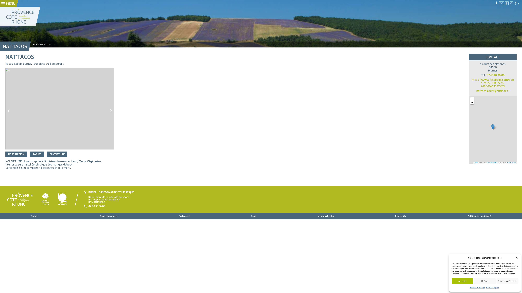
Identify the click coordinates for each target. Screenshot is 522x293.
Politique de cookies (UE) (479, 216)
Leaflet (476, 163)
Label (253, 216)
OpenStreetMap (492, 163)
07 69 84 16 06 (496, 75)
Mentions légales (492, 287)
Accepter (462, 281)
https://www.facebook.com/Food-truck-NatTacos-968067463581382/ (493, 83)
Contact (34, 216)
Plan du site (400, 216)
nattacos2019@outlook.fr (492, 91)
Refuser (484, 281)
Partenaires (184, 216)
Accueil (35, 44)
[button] (516, 257)
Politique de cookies (477, 287)
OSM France (511, 163)
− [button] (472, 102)
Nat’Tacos (46, 44)
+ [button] (472, 99)
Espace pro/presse (109, 216)
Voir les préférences (507, 281)
